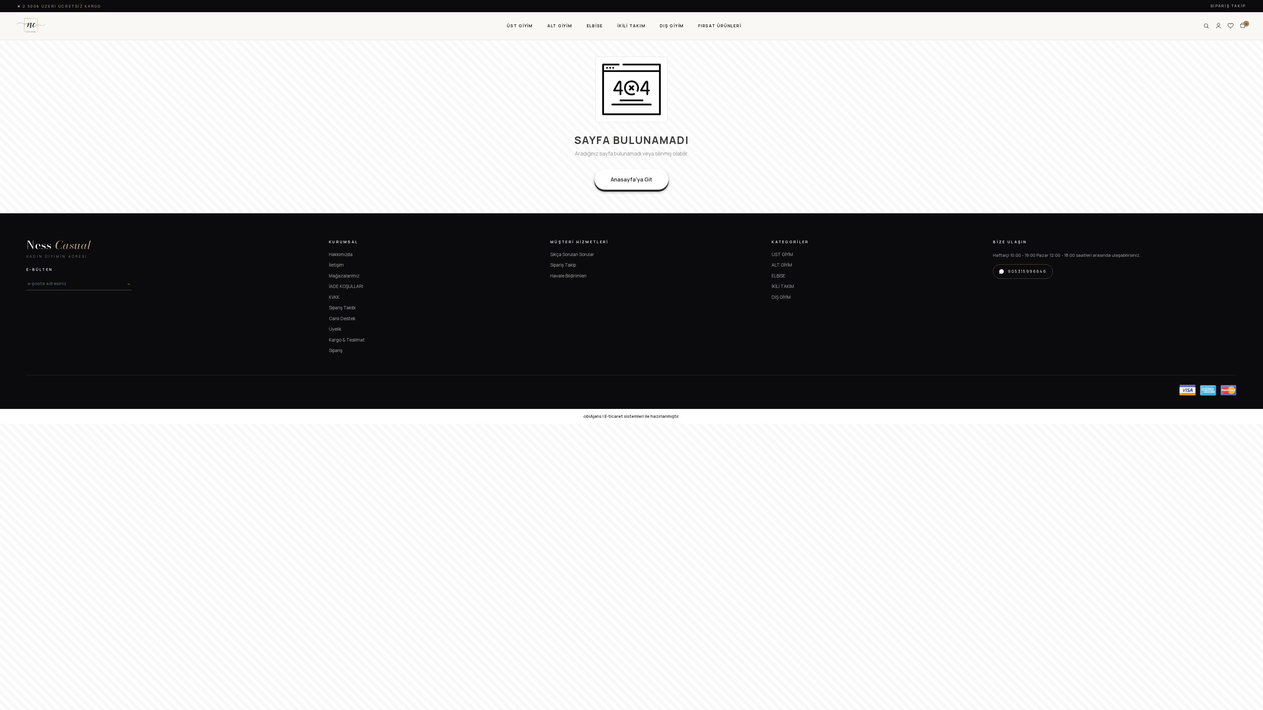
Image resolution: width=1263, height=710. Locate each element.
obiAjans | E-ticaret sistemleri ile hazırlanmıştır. (631, 416)
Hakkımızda (341, 254)
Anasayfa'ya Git (631, 179)
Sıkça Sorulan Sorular (572, 254)
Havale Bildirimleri (568, 276)
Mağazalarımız (344, 276)
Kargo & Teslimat (347, 340)
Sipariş (335, 350)
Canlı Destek (342, 318)
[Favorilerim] (1230, 26)
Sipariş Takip (1228, 5)
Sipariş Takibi (342, 308)
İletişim (336, 265)
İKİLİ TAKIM (783, 286)
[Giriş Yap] (1218, 26)
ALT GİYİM (782, 265)
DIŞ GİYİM (781, 297)
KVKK (334, 297)
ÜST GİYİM (782, 254)
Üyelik (335, 329)
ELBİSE (778, 276)
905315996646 (1027, 271)
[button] (520, 26)
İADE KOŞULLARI (346, 286)
